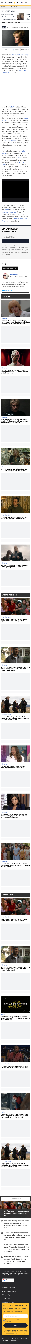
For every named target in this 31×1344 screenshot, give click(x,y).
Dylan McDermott (10, 140)
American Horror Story (20, 55)
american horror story (10, 268)
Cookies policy (6, 1298)
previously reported (9, 212)
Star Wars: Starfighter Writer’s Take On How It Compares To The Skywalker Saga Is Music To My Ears (17, 1224)
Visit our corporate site (15, 1275)
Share (6, 49)
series (6, 210)
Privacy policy (6, 1295)
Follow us (17, 49)
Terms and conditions (8, 1287)
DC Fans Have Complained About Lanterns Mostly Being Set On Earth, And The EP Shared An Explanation (16, 1260)
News (4, 27)
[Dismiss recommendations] (29, 11)
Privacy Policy (17, 1331)
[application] (15, 188)
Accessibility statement (8, 1302)
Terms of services (22, 246)
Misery (20, 158)
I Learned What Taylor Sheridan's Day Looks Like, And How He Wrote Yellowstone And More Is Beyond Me (17, 1236)
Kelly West (12, 27)
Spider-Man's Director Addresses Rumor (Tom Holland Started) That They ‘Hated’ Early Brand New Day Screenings (16, 1248)
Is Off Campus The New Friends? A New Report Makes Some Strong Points (16, 1213)
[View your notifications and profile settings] (17, 2)
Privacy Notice (24, 247)
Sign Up (16, 1325)
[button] (2, 2)
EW (12, 107)
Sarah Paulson (18, 219)
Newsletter (26, 49)
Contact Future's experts (9, 1291)
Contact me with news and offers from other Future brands (15, 1320)
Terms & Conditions (10, 1332)
